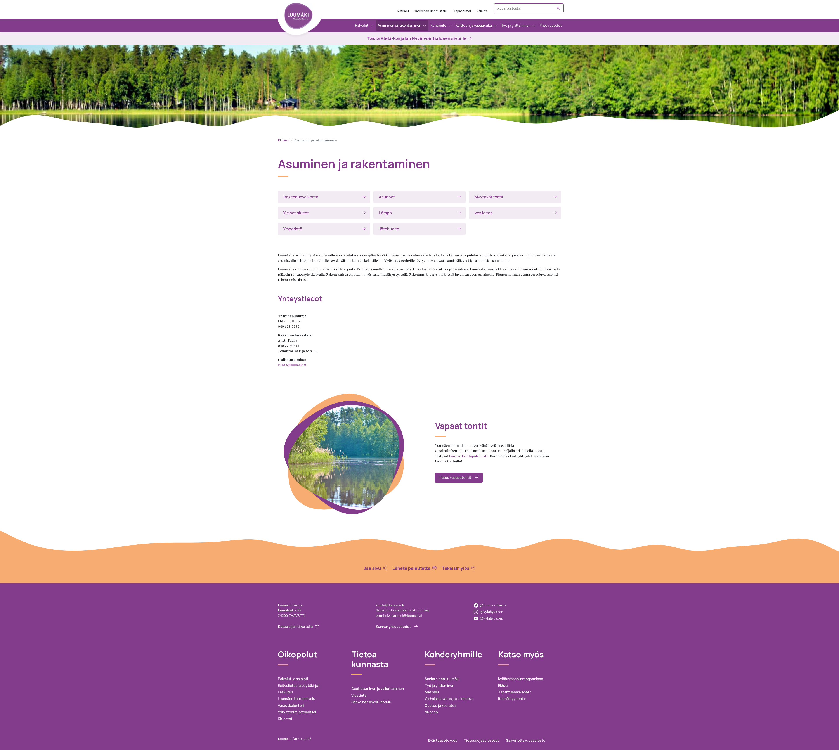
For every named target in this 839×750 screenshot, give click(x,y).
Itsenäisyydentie (512, 698)
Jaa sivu (373, 568)
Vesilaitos (483, 213)
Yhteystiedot (551, 25)
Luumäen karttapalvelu (296, 698)
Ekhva (503, 685)
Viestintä (358, 695)
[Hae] (558, 8)
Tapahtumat (462, 11)
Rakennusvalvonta (300, 197)
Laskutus (285, 692)
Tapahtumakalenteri (515, 692)
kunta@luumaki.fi (292, 364)
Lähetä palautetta (411, 568)
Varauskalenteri (291, 705)
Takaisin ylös (456, 568)
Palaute (482, 11)
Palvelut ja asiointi (293, 678)
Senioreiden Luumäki (442, 678)
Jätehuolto (389, 229)
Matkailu (403, 11)
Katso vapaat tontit (455, 477)
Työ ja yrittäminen (439, 685)
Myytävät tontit (489, 197)
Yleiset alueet (296, 213)
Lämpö (385, 213)
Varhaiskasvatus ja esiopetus (449, 698)
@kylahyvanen (491, 611)
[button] (364, 25)
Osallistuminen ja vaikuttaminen (377, 688)
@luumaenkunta (493, 605)
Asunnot (387, 197)
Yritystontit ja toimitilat (297, 712)
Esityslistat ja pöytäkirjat (299, 685)
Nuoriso (431, 712)
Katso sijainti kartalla (295, 626)
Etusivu (283, 140)
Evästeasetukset (442, 740)
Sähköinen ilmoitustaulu (431, 11)
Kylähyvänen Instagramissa (520, 678)
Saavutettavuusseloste (525, 740)
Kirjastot (285, 718)
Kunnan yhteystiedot (393, 626)
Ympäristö (292, 229)
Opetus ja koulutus (440, 705)
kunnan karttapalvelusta (468, 456)
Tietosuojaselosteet (481, 740)
